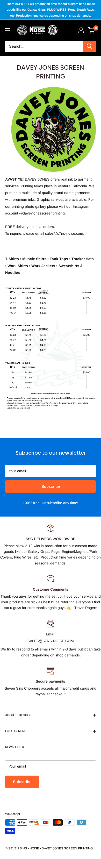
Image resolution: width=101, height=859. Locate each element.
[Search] (89, 46)
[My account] (81, 30)
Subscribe (50, 486)
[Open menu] (7, 30)
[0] (91, 30)
